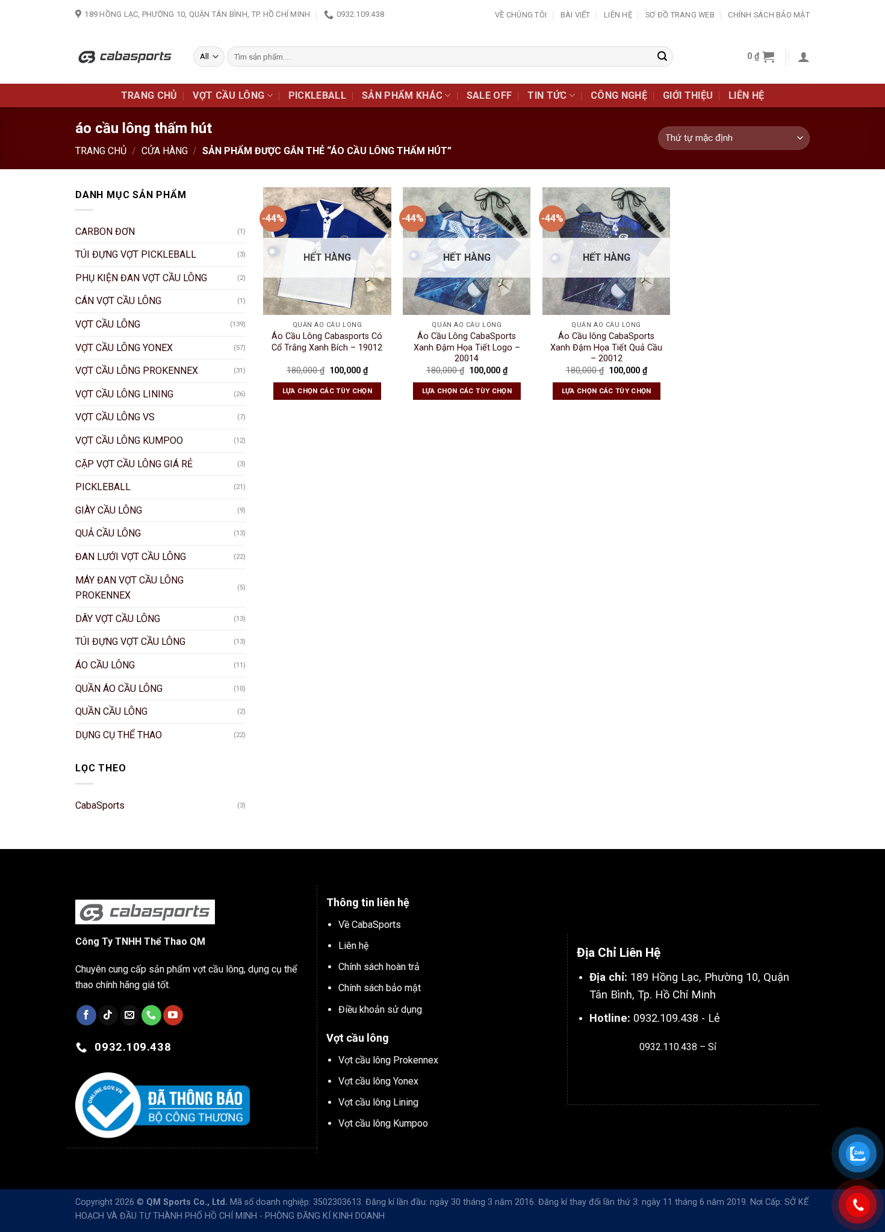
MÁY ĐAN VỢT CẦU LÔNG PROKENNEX (129, 588)
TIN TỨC (547, 95)
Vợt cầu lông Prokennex (388, 1060)
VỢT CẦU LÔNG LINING (124, 394)
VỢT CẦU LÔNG (228, 95)
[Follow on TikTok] (108, 1015)
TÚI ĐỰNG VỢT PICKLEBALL (135, 254)
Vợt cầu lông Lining (378, 1102)
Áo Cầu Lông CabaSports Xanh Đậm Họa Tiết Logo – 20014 (467, 347)
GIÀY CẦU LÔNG (108, 510)
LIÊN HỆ (746, 95)
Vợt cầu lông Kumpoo (383, 1123)
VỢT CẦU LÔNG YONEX (124, 347)
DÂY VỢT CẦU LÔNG (117, 618)
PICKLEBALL (317, 95)
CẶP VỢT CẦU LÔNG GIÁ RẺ (134, 464)
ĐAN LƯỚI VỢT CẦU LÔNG (130, 556)
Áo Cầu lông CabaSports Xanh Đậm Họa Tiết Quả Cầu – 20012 (606, 347)
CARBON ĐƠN (105, 231)
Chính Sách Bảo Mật (769, 14)
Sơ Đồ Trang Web (680, 14)
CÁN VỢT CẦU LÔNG (118, 300)
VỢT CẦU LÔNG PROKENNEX (136, 370)
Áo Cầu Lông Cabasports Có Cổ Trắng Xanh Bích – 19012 (327, 342)
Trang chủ (100, 151)
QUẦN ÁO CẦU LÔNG (119, 688)
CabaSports (100, 805)
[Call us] (151, 1015)
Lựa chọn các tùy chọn (327, 391)
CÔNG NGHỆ (619, 95)
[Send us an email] (130, 1015)
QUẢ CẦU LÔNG (108, 533)
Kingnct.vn (688, 1075)
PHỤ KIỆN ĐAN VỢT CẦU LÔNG (141, 278)
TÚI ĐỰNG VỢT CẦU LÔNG (130, 641)
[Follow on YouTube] (173, 1015)
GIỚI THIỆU (688, 95)
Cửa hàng (164, 151)
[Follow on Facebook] (86, 1015)
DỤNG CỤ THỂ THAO (118, 735)
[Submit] (662, 56)
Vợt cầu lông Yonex (378, 1081)
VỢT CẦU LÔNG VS (115, 417)
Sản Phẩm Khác (402, 95)
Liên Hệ (618, 14)
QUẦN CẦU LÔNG (111, 711)
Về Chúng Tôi (521, 14)
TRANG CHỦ (149, 95)
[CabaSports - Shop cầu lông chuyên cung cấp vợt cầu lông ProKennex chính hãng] (125, 56)
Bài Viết (575, 14)
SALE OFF (489, 95)
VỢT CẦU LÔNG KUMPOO (129, 440)
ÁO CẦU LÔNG (105, 665)
